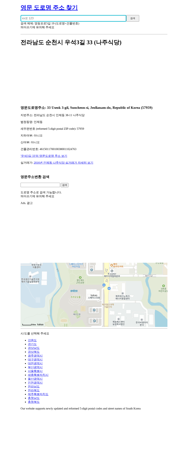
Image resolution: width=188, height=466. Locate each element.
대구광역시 (35, 359)
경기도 (32, 344)
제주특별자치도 (38, 394)
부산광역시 (35, 367)
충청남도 (34, 398)
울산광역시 (35, 378)
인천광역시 (35, 382)
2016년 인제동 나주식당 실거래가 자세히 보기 (63, 162)
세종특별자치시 (38, 374)
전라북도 (34, 390)
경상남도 (34, 348)
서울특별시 (35, 371)
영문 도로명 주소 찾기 (49, 7)
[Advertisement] (94, 76)
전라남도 (34, 386)
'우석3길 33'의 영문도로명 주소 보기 (44, 155)
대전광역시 (35, 363)
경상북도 (34, 351)
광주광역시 (35, 355)
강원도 (32, 340)
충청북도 (34, 401)
